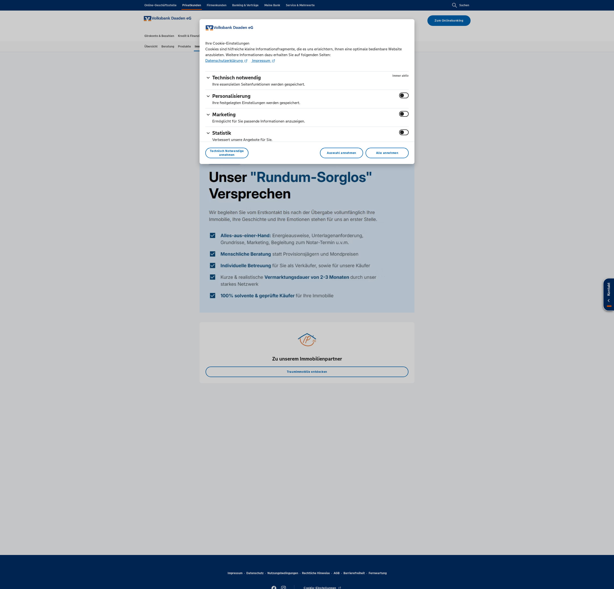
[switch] (404, 95)
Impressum (261, 60)
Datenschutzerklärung (224, 60)
